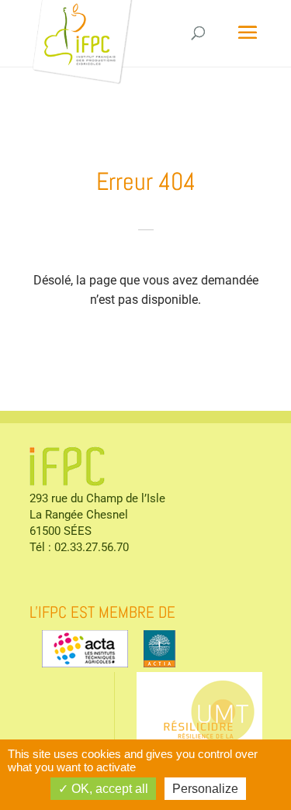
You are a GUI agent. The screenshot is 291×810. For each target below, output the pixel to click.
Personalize (205, 788)
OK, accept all (108, 788)
